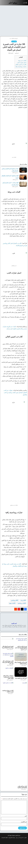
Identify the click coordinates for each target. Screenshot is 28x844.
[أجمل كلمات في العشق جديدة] (21, 672)
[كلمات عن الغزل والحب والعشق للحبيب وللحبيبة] (21, 733)
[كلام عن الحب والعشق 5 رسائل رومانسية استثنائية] (21, 657)
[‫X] (22, 609)
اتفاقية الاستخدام (4, 837)
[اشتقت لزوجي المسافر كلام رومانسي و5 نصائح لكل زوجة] (7, 641)
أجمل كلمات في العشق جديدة (21, 678)
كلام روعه (23, 600)
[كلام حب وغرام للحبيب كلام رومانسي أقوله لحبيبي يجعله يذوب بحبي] (7, 656)
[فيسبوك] (25, 609)
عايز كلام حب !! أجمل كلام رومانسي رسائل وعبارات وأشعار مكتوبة (8, 677)
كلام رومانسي (14, 600)
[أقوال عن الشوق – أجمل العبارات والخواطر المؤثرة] (23, 177)
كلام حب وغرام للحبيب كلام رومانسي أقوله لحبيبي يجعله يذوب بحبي (7, 662)
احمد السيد (17, 53)
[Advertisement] (14, 21)
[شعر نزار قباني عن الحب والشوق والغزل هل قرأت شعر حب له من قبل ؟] (21, 641)
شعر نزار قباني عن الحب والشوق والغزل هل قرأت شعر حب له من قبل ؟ (21, 648)
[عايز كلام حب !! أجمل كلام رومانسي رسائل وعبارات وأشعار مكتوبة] (7, 670)
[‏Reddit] (15, 609)
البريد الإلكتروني (24, 821)
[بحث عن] (21, 3)
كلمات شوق (12, 603)
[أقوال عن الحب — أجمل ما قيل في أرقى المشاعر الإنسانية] (23, 184)
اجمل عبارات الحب (21, 62)
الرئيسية (16, 38)
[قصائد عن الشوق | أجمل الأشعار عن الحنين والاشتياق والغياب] (23, 170)
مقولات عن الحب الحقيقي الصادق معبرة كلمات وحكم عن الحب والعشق (15, 392)
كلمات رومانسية (21, 603)
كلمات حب (12, 38)
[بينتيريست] (19, 609)
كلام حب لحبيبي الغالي (20, 64)
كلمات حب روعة (22, 60)
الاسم (26, 816)
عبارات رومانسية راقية (20, 66)
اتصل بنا (25, 837)
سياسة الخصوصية (11, 837)
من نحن (17, 837)
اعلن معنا (21, 837)
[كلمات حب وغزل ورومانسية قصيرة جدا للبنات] (7, 685)
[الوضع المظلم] (19, 3)
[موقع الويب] (15, 629)
